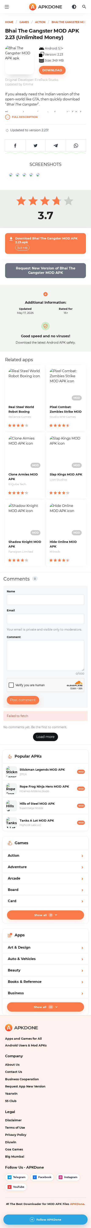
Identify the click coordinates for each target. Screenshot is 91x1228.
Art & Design (45, 947)
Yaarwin (11, 1094)
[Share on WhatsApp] (76, 145)
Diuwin (10, 1142)
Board (45, 890)
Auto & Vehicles (45, 959)
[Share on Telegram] (56, 145)
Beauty (45, 970)
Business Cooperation (22, 1079)
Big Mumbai (14, 1156)
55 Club (11, 1101)
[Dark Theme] (74, 7)
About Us (12, 1065)
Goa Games (14, 1149)
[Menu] (7, 7)
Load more (45, 737)
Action (45, 855)
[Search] (84, 7)
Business (45, 993)
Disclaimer (13, 1120)
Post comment (23, 700)
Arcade (45, 878)
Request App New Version (25, 1086)
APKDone (77, 1204)
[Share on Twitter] (35, 145)
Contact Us (13, 1072)
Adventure (45, 867)
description (25, 117)
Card (45, 901)
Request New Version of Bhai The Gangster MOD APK (45, 270)
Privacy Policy (15, 1135)
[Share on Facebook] (15, 145)
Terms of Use (15, 1128)
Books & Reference (45, 982)
